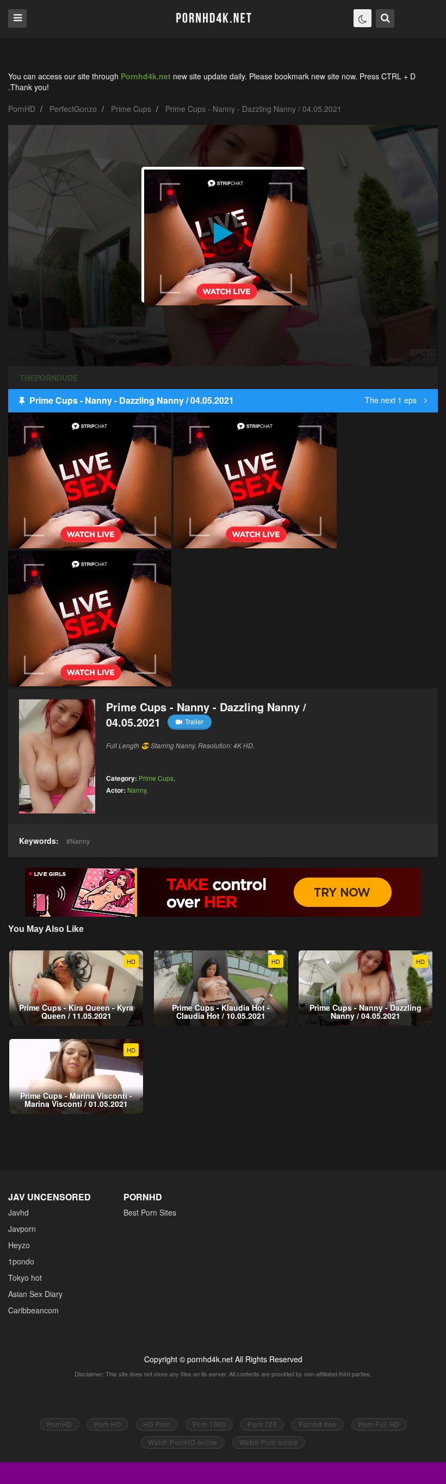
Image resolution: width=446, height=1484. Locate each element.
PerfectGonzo (73, 108)
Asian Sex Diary (35, 1293)
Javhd (18, 1212)
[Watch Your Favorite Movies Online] (213, 18)
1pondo (21, 1261)
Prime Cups (131, 108)
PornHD (21, 108)
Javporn (22, 1228)
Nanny (136, 789)
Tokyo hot (25, 1277)
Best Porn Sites (149, 1212)
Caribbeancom (33, 1310)
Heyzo (19, 1244)
